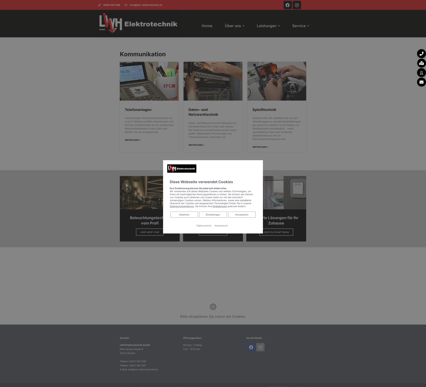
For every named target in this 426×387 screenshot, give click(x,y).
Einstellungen (213, 214)
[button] (421, 53)
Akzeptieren (241, 214)
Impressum (221, 225)
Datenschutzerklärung (182, 206)
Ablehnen (184, 214)
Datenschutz (204, 225)
